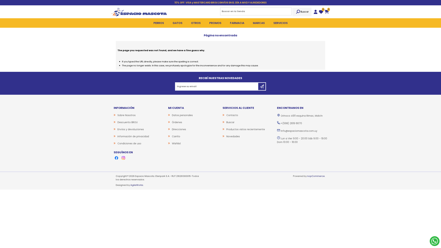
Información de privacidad (133, 136)
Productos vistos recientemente (245, 129)
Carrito (176, 136)
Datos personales (182, 115)
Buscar (305, 11)
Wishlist (176, 143)
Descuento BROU (127, 122)
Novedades (233, 136)
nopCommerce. (316, 176)
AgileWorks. (137, 185)
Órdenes (177, 122)
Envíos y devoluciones (130, 129)
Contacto (232, 115)
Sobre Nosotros (126, 115)
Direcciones (179, 129)
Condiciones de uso (129, 143)
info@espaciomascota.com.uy (299, 131)
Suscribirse (261, 86)
